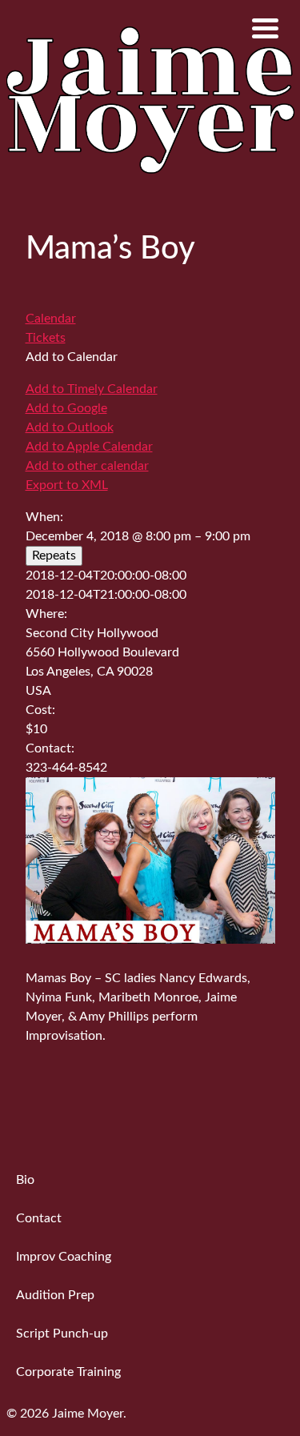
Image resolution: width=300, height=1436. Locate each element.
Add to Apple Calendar (89, 446)
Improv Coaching (63, 1256)
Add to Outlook (70, 427)
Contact (39, 1218)
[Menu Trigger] (265, 28)
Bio (25, 1179)
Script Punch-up (62, 1333)
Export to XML (67, 485)
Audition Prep (55, 1295)
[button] (72, 357)
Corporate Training (68, 1372)
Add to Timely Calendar (92, 389)
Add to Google (66, 408)
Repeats (54, 555)
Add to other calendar (87, 465)
